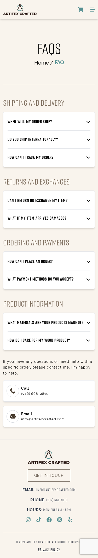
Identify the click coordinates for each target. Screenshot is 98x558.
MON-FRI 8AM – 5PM (49, 509)
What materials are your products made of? (46, 322)
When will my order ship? (30, 121)
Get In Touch (49, 475)
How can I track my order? (31, 157)
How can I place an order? (30, 261)
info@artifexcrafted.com (49, 489)
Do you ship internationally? (33, 139)
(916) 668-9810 (49, 499)
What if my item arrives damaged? (37, 218)
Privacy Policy (49, 549)
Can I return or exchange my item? (37, 200)
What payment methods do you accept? (41, 279)
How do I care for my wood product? (39, 340)
